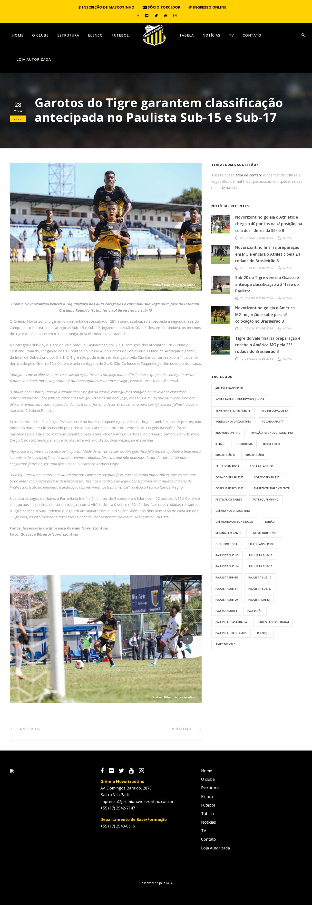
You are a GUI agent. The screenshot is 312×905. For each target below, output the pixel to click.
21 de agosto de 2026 (256, 328)
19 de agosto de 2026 (256, 358)
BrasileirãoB (254, 455)
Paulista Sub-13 (260, 555)
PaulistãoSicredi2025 (230, 633)
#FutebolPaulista (274, 410)
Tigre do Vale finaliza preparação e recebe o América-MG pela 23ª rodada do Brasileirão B (268, 345)
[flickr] (146, 15)
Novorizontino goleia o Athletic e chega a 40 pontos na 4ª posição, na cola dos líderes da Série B (268, 223)
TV (231, 35)
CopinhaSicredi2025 (229, 488)
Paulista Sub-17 (259, 577)
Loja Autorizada (34, 59)
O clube (40, 35)
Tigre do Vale (225, 644)
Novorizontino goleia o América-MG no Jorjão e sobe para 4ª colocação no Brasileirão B (265, 314)
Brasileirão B (225, 455)
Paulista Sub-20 (259, 588)
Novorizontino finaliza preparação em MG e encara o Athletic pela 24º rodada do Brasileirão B (268, 254)
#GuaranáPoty (273, 421)
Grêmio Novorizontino (232, 510)
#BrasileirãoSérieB (229, 388)
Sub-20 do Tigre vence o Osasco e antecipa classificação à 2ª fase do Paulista (267, 284)
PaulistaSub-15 (226, 577)
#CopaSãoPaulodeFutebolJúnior (239, 399)
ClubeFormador (227, 466)
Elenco (95, 35)
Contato (252, 35)
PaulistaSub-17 (226, 588)
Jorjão (270, 521)
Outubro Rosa (226, 544)
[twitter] (156, 15)
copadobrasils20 (266, 477)
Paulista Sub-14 (226, 566)
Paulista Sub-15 (260, 566)
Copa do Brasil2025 (229, 477)
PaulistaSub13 (259, 599)
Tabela (186, 35)
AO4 (169, 883)
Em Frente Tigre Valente (272, 488)
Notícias (211, 35)
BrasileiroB (271, 444)
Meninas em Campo (229, 533)
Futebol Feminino (266, 499)
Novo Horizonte (265, 533)
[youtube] (165, 15)
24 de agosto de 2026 (256, 238)
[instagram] (174, 15)
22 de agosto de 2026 (256, 298)
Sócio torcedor (163, 7)
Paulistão (255, 611)
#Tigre (220, 444)
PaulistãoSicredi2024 (273, 622)
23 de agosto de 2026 (256, 268)
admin (287, 238)
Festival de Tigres (228, 499)
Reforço (263, 633)
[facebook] (138, 15)
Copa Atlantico (261, 466)
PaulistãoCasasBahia (231, 622)
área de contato (248, 175)
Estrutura (68, 35)
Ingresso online (209, 7)
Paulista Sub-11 (226, 555)
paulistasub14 (226, 611)
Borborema (244, 444)
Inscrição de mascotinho (107, 7)
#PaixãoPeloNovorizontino (272, 432)
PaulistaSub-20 (226, 599)
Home (17, 35)
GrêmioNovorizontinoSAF (234, 521)
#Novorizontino (228, 432)
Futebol (120, 35)
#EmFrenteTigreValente (233, 410)
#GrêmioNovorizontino (233, 421)
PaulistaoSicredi (260, 544)
